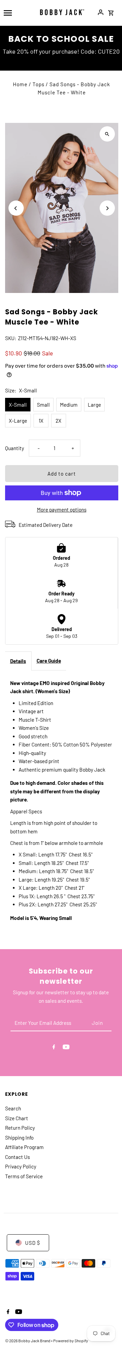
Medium (69, 405)
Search (13, 1108)
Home (20, 84)
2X (58, 421)
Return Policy (20, 1128)
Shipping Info (19, 1137)
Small (43, 405)
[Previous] (16, 208)
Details (18, 661)
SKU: (10, 338)
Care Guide (49, 661)
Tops (38, 84)
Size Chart (16, 1118)
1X (41, 421)
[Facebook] (54, 1048)
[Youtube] (66, 1048)
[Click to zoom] (107, 134)
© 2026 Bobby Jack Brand (28, 1340)
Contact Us (17, 1157)
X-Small (18, 405)
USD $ (32, 1243)
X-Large (18, 421)
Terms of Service (24, 1176)
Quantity (14, 448)
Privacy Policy (20, 1166)
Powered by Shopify (70, 1340)
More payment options (61, 509)
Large (94, 405)
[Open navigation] (17, 12)
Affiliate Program (24, 1147)
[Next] (107, 208)
